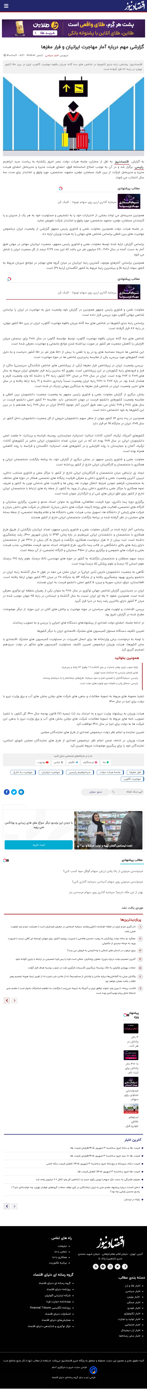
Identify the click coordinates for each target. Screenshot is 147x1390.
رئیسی (139, 167)
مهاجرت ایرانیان (51, 772)
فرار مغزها (135, 772)
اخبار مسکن (133, 1302)
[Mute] (83, 846)
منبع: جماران (95, 792)
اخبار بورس (133, 1297)
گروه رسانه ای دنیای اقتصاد (55, 1283)
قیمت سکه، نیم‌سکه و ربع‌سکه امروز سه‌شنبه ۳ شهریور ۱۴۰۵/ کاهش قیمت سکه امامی (93, 1164)
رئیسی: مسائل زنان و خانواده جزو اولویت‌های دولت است (109, 683)
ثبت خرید (39, 845)
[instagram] (110, 1267)
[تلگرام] (21, 792)
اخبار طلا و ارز (132, 1286)
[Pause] (78, 846)
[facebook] (125, 1267)
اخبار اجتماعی (132, 1325)
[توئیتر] (14, 792)
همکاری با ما (59, 1257)
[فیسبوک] (7, 792)
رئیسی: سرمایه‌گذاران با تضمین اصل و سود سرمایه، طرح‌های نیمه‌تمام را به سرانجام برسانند (90, 678)
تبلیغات (62, 1246)
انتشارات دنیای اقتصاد (58, 1314)
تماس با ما (61, 1252)
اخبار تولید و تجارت (129, 1319)
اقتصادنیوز (122, 162)
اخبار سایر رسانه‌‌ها (129, 1336)
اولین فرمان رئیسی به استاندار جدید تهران (116, 672)
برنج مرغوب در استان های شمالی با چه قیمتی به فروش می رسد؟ (101, 950)
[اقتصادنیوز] (110, 1242)
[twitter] (117, 1267)
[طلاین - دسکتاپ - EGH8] (73, 28)
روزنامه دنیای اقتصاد (59, 1289)
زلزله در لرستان (132, 1199)
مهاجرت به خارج (22, 772)
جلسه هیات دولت (110, 772)
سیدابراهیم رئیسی (80, 772)
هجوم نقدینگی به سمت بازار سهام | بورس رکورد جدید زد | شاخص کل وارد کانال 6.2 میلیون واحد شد (88, 1179)
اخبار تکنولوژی (132, 1313)
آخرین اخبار (132, 1140)
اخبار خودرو (133, 1308)
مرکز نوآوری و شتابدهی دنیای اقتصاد (49, 1326)
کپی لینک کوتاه (134, 791)
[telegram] (103, 1267)
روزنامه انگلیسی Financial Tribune (50, 1308)
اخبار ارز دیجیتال (130, 1330)
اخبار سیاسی (52, 55)
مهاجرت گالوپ (132, 779)
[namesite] (134, 6)
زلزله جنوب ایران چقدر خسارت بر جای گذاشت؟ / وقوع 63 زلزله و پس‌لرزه (100, 667)
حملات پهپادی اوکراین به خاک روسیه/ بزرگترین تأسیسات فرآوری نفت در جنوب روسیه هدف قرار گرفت (82, 968)
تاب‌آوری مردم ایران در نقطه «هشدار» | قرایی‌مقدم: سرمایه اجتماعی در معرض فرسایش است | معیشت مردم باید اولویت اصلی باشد (73, 929)
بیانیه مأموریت (58, 1263)
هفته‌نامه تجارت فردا (58, 1302)
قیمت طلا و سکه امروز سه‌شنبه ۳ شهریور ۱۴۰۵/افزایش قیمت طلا (105, 1148)
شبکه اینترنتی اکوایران (58, 1295)
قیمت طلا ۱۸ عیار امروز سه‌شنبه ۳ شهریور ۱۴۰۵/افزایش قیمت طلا (105, 1156)
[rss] (96, 1267)
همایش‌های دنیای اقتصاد (56, 1320)
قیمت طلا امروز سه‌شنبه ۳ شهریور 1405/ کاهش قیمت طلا (109, 1171)
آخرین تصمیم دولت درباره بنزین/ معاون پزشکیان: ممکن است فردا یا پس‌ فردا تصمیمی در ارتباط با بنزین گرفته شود (76, 959)
